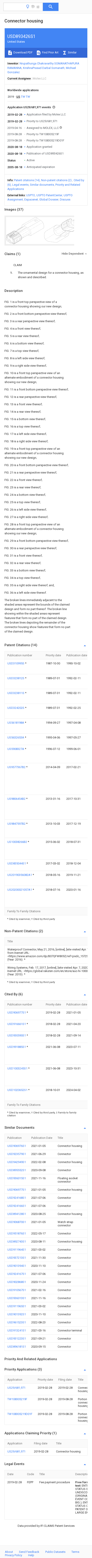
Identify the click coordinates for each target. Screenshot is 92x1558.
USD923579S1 (16, 1154)
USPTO (30, 195)
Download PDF (23, 52)
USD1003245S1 (17, 1068)
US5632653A (16, 737)
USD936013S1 (16, 1298)
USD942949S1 (16, 1162)
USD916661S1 (17, 1024)
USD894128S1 (16, 1214)
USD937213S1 (16, 1257)
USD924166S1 (16, 1206)
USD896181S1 (16, 1346)
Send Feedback (29, 1552)
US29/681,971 (16, 1387)
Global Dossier (49, 199)
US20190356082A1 (20, 875)
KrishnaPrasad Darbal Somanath (44, 68)
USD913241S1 (16, 1330)
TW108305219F (17, 1399)
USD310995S (16, 663)
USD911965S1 (16, 1306)
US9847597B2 (16, 823)
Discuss (65, 199)
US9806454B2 (16, 798)
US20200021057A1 (20, 889)
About (9, 1552)
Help (31, 1555)
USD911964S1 (16, 1249)
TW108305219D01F (19, 1414)
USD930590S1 (17, 1035)
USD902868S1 (16, 1282)
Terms (75, 1552)
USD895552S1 (16, 1170)
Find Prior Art (50, 52)
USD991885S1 (17, 1047)
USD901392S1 (16, 1314)
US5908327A (16, 749)
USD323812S (16, 678)
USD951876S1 (16, 1233)
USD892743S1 (16, 1241)
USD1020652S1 (17, 1090)
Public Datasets (55, 1552)
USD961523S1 (16, 1322)
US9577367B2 (16, 767)
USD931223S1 (16, 1338)
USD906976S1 (16, 1146)
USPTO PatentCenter (49, 195)
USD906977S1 (17, 1012)
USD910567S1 (16, 1290)
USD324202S (16, 708)
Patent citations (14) (27, 180)
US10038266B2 (17, 842)
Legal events (20, 184)
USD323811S (16, 693)
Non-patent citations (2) (56, 180)
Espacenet (31, 199)
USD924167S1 (16, 1274)
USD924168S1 (16, 1197)
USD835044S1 (17, 863)
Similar (72, 52)
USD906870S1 (16, 1222)
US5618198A (16, 722)
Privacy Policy (13, 1555)
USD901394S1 (16, 1265)
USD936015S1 (16, 1178)
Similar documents (42, 184)
